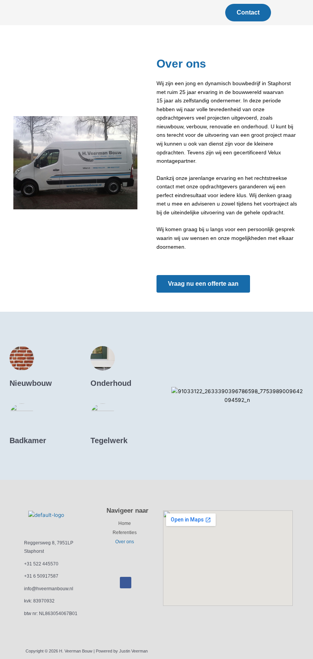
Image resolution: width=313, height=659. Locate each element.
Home (124, 523)
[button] (84, 11)
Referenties (125, 532)
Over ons (124, 541)
